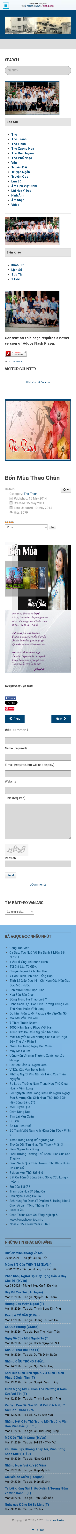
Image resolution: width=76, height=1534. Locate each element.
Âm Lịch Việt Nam (24, 186)
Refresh (10, 858)
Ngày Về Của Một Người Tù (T (26, 1338)
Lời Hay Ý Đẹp (21, 191)
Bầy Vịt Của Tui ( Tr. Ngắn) (24, 1292)
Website (10, 781)
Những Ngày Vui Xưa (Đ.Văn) (25, 1465)
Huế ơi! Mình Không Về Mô (24, 1253)
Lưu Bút (17, 181)
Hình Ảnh (17, 195)
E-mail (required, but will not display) (29, 765)
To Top (39, 1530)
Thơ (14, 134)
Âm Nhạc (17, 200)
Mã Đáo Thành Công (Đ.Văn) (25, 1438)
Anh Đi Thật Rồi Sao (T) (22, 1350)
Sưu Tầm (17, 274)
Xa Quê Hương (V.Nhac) (22, 1327)
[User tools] (66, 490)
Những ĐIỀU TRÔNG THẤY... (25, 1361)
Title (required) (15, 798)
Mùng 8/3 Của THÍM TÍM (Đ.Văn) (28, 1264)
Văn (14, 163)
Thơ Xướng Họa (22, 148)
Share (10, 698)
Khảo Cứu (18, 265)
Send (10, 875)
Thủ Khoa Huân (54, 1520)
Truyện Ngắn (20, 172)
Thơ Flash (18, 144)
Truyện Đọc (19, 177)
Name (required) (16, 748)
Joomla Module (15, 361)
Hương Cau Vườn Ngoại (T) (24, 1304)
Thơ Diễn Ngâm (22, 153)
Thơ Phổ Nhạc (21, 158)
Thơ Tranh (19, 139)
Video (15, 205)
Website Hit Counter (38, 382)
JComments (38, 884)
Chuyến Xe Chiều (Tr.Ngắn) (24, 1477)
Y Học (15, 279)
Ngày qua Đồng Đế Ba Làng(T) (27, 1504)
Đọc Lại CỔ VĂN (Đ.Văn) (22, 1315)
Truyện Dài (19, 167)
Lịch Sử (16, 270)
